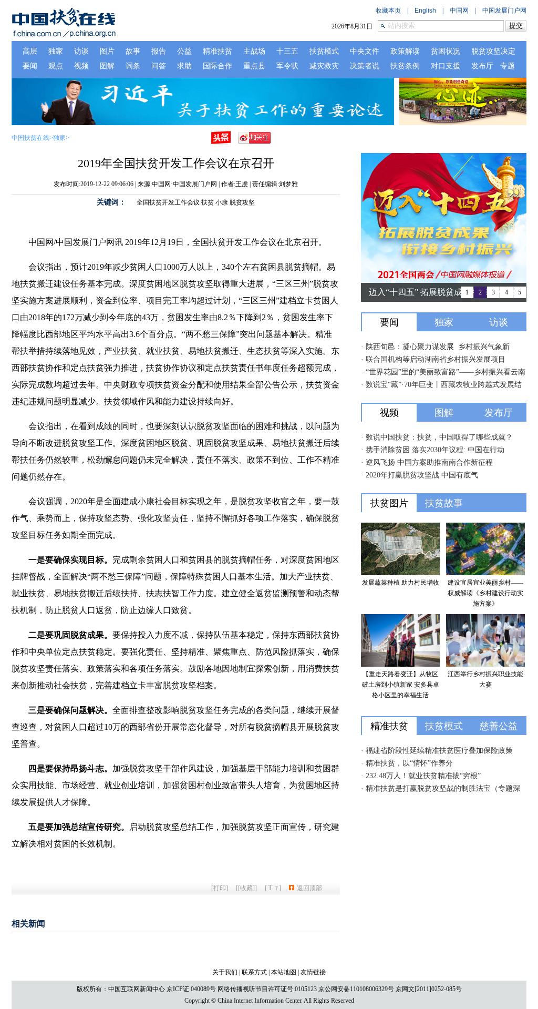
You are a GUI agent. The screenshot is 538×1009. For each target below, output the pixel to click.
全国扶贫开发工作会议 (168, 202)
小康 (221, 202)
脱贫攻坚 (242, 202)
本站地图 (283, 972)
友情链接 (313, 972)
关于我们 (224, 972)
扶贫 (207, 202)
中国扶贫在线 (30, 137)
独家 (59, 137)
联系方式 (254, 972)
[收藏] (246, 888)
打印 (219, 888)
